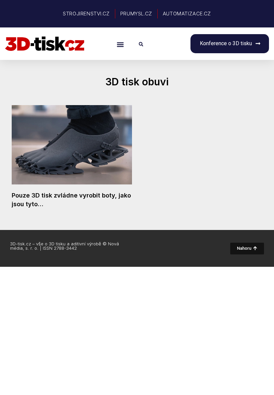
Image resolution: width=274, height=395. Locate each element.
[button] (120, 44)
